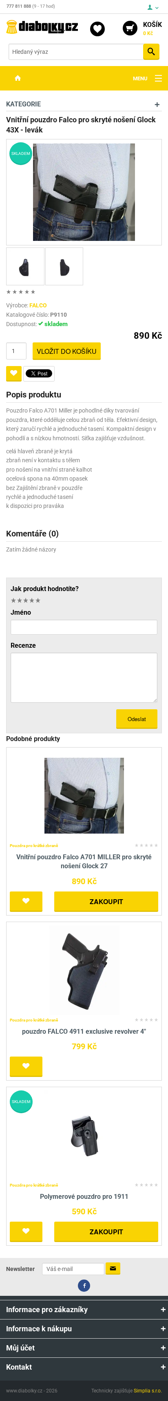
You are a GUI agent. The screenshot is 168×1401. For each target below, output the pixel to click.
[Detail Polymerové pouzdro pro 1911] (84, 1134)
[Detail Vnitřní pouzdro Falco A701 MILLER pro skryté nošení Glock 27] (84, 795)
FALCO (38, 305)
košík (152, 28)
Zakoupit (106, 901)
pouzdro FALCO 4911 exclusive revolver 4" (84, 1031)
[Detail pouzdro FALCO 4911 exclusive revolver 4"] (84, 969)
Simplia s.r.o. (148, 1391)
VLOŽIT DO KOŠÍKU (67, 351)
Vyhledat (151, 52)
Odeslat (137, 719)
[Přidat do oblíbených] (14, 374)
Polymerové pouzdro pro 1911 (84, 1196)
